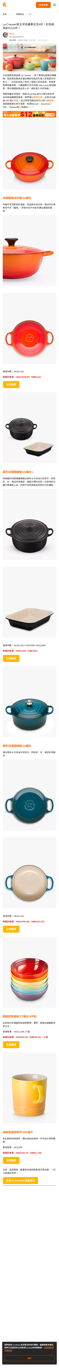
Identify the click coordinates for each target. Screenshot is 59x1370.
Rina (11, 33)
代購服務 (49, 100)
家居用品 (20, 14)
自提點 (15, 100)
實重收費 (37, 97)
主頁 (5, 14)
